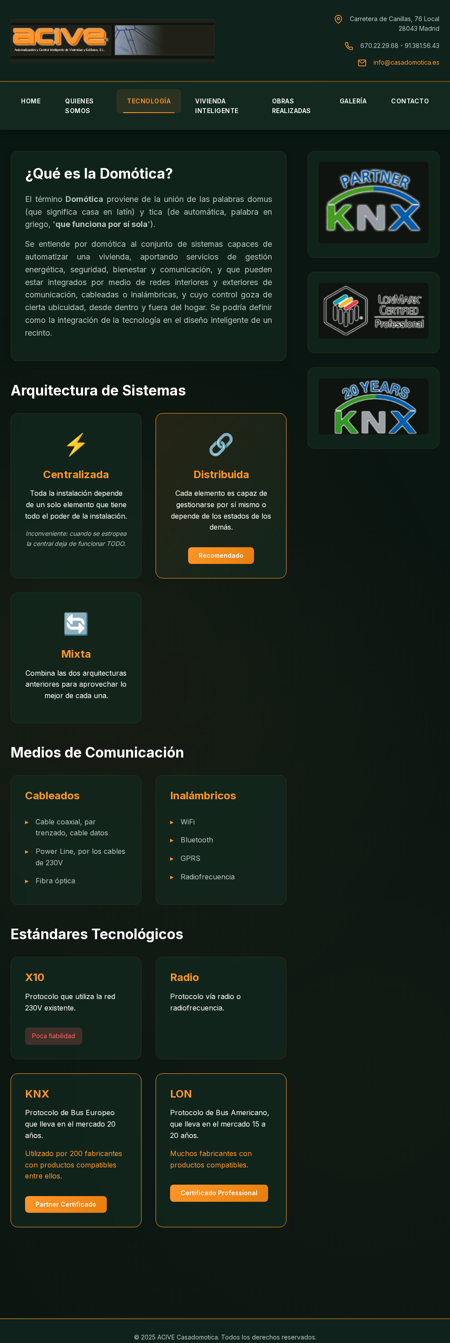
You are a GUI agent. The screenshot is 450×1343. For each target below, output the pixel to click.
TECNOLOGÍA (149, 101)
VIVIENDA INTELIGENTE (217, 105)
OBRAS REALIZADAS (291, 105)
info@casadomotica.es (406, 62)
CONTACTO (410, 101)
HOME (30, 101)
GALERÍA (353, 101)
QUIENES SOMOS (79, 105)
